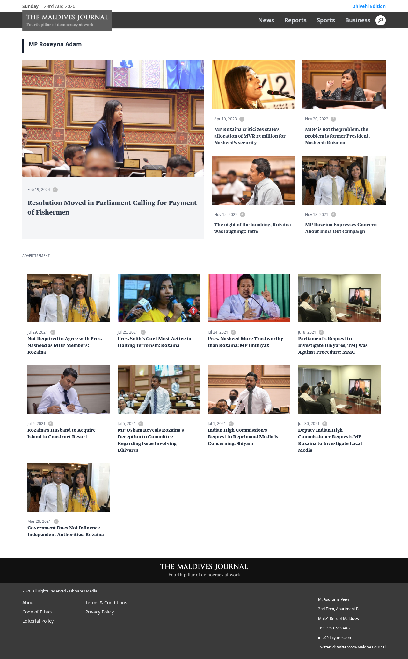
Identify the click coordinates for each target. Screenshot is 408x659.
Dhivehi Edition (369, 6)
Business (357, 20)
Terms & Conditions (106, 602)
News (266, 20)
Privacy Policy (99, 612)
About (28, 602)
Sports (326, 20)
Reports (295, 20)
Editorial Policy (38, 621)
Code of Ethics (37, 612)
